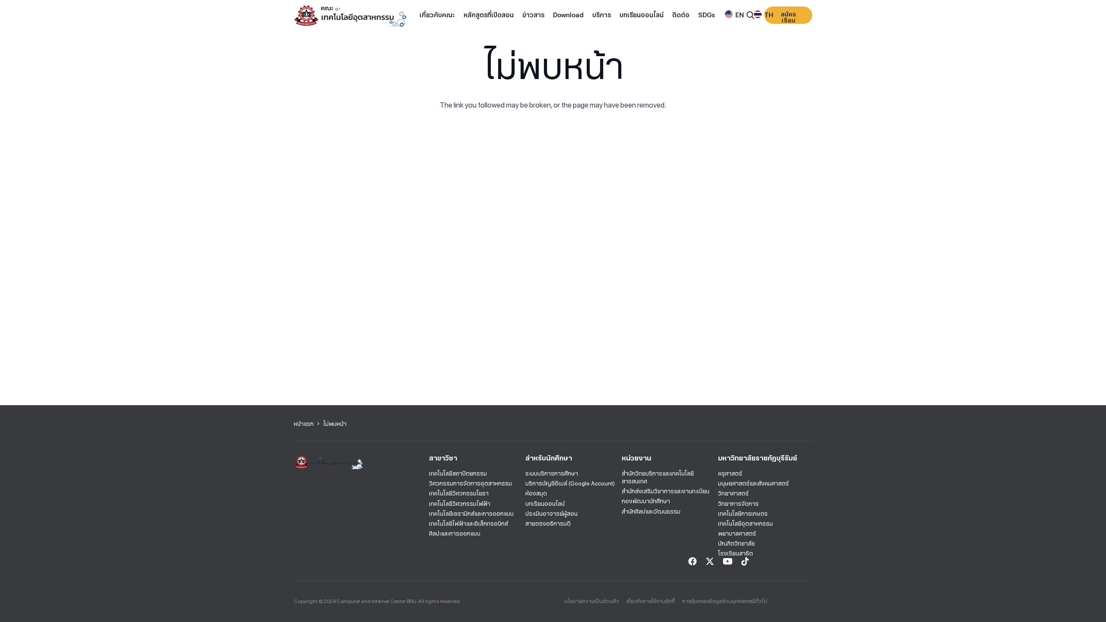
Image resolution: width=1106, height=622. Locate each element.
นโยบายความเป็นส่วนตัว (591, 601)
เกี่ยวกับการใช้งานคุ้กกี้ (650, 601)
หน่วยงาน (636, 458)
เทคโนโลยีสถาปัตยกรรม (458, 473)
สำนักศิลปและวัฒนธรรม (651, 511)
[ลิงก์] (350, 15)
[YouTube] (728, 561)
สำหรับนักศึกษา (548, 458)
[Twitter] (710, 561)
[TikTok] (745, 561)
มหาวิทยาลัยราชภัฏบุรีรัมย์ (757, 458)
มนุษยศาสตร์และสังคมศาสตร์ (753, 483)
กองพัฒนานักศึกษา (646, 501)
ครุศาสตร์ (730, 473)
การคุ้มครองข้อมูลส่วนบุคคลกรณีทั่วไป (724, 601)
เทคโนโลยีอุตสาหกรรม (745, 523)
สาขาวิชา (443, 458)
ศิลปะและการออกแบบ (454, 533)
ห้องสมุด (536, 493)
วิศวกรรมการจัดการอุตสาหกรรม (470, 483)
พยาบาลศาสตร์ (737, 533)
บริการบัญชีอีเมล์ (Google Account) (570, 483)
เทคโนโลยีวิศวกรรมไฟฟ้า (459, 503)
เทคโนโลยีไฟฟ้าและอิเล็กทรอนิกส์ (468, 523)
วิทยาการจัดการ (738, 503)
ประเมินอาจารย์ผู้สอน (551, 513)
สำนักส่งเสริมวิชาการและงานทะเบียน (665, 491)
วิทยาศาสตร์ (733, 493)
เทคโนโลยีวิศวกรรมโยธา (459, 493)
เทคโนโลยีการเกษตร (743, 513)
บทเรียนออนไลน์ (545, 503)
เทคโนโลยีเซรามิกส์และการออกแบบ (471, 513)
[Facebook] (692, 561)
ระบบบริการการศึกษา (551, 473)
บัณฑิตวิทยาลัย (736, 543)
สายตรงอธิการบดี (548, 523)
